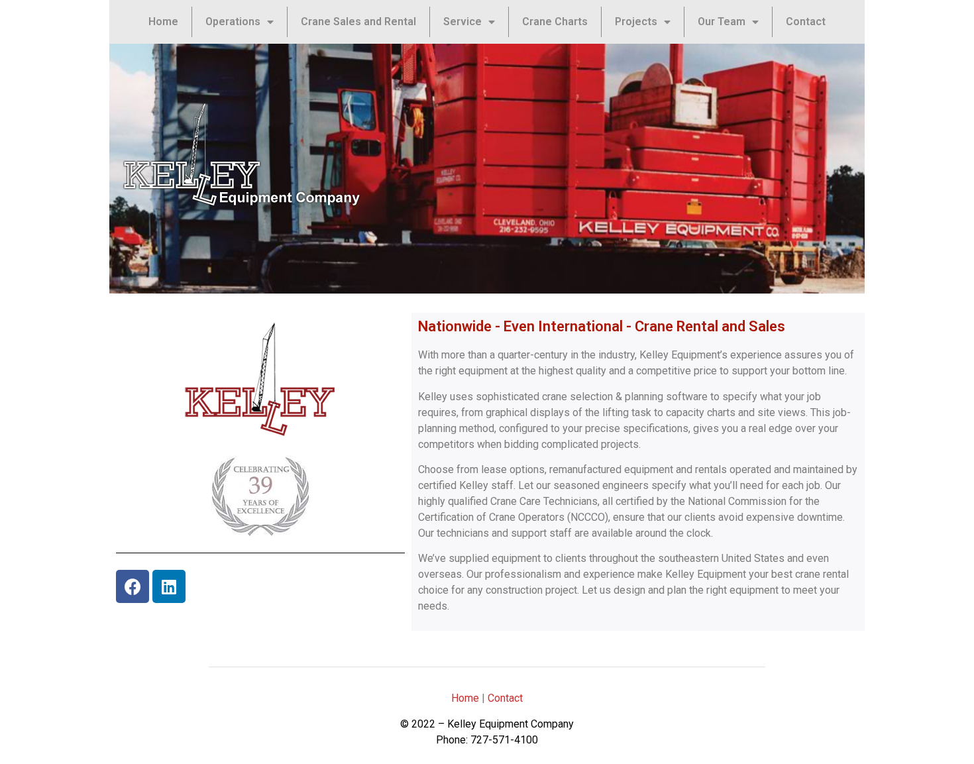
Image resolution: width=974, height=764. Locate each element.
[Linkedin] (169, 586)
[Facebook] (132, 586)
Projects (636, 21)
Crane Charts (555, 21)
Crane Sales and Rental (358, 21)
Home (163, 21)
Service (462, 21)
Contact (806, 21)
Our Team (721, 21)
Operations (232, 21)
